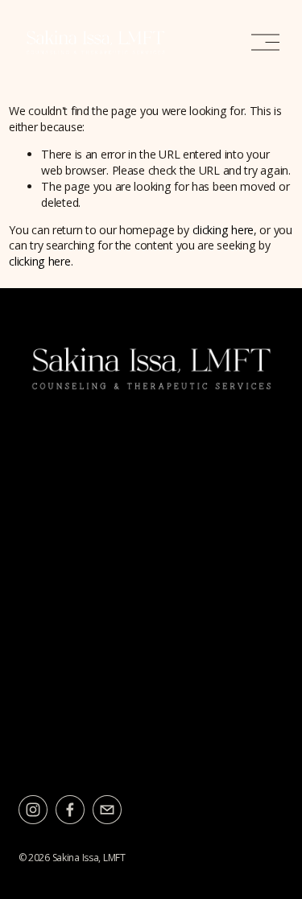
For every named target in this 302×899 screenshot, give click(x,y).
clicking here (223, 229)
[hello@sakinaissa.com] (107, 809)
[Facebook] (70, 809)
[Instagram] (33, 809)
